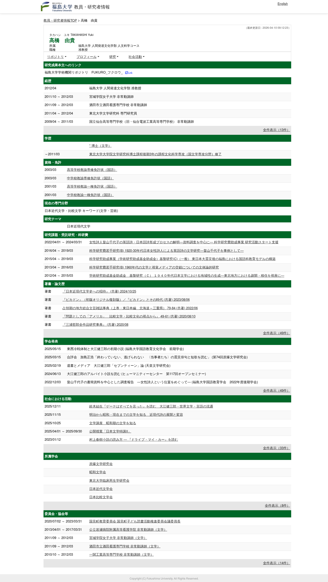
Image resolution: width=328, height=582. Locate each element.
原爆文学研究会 (101, 463)
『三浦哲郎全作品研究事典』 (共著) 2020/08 (95, 324)
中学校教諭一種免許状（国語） (90, 194)
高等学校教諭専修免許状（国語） (92, 169)
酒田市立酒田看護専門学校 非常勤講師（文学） (124, 546)
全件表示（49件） (276, 332)
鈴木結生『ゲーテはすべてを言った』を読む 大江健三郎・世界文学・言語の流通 (151, 406)
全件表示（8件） (277, 505)
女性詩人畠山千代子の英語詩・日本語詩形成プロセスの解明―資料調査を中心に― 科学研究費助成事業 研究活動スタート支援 (183, 242)
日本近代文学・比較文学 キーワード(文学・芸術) (81, 210)
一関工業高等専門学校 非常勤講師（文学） (121, 554)
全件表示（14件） (276, 562)
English (283, 3)
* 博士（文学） (100, 145)
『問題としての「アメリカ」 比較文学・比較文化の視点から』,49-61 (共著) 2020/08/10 (128, 316)
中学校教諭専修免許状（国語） (90, 178)
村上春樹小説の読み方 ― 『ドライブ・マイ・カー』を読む (133, 439)
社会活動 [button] (135, 56)
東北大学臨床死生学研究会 (109, 480)
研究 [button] (112, 56)
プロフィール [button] (87, 56)
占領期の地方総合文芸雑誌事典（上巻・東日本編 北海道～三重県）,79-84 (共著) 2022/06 (130, 307)
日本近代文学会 (101, 488)
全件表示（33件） (276, 447)
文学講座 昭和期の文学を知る (112, 422)
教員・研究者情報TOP (60, 20)
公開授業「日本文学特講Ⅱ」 (110, 431)
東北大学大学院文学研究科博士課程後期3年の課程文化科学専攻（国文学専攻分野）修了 (155, 154)
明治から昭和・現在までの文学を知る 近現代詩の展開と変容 (136, 414)
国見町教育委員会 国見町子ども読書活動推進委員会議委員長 (135, 521)
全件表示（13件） (276, 129)
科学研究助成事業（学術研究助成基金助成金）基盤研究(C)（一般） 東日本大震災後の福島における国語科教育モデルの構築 (182, 258)
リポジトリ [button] (55, 56)
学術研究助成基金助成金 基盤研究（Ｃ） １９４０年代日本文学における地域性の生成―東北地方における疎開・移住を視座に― (186, 275)
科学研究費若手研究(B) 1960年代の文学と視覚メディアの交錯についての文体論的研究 (154, 267)
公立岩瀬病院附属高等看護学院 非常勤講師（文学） (128, 529)
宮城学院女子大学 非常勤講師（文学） (118, 537)
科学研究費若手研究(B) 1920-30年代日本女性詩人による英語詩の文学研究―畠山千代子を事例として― (166, 250)
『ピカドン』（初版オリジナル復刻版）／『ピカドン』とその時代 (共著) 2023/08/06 (126, 299)
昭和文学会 (97, 471)
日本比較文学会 (101, 496)
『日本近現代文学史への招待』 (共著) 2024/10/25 (99, 291)
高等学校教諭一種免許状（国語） (92, 186)
